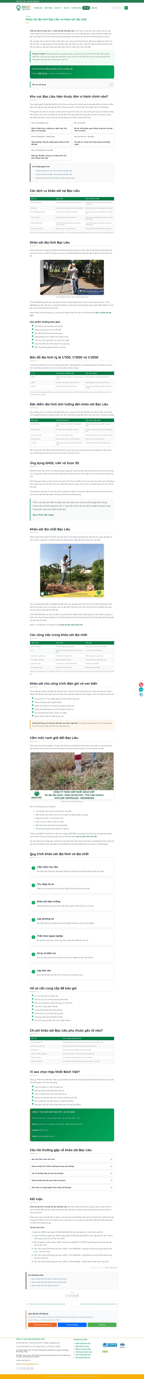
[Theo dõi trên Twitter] (21, 1368)
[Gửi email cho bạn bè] (70, 1295)
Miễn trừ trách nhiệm (83, 1349)
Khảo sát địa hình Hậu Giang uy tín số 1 (45, 1285)
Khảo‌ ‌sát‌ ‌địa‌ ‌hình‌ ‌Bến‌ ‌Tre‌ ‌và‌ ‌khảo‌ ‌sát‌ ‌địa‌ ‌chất (54, 174)
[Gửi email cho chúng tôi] (25, 1368)
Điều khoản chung (82, 1346)
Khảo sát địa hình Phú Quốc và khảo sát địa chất (48, 1279)
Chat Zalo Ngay (72, 1325)
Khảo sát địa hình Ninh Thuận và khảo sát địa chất (55, 178)
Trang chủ (38, 8)
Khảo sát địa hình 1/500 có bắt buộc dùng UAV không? (53, 1166)
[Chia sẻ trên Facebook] (66, 1295)
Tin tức (86, 8)
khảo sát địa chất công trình (72, 625)
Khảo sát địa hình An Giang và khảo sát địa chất (97, 1304)
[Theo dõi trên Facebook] (18, 1368)
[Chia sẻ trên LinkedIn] (77, 1295)
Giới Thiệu (49, 8)
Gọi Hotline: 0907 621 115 (42, 1325)
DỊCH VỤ (58, 8)
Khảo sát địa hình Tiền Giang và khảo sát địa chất (47, 1304)
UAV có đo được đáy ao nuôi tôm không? (47, 1173)
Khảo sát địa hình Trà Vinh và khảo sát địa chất (54, 171)
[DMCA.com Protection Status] (105, 1351)
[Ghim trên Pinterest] (73, 1295)
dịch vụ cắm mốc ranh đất (86, 836)
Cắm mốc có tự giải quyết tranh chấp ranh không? (51, 1187)
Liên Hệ (94, 8)
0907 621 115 (42, 73)
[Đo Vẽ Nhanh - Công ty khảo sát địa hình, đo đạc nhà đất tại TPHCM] (23, 8)
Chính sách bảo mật (83, 1343)
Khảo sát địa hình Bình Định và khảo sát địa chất (48, 1282)
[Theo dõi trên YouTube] (32, 1368)
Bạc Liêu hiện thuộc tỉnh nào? (43, 1159)
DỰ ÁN (66, 8)
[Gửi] (126, 8)
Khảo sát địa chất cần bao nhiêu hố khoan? (49, 1180)
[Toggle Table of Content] (110, 84)
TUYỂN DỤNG (76, 8)
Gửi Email (102, 1325)
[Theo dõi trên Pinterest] (28, 1368)
